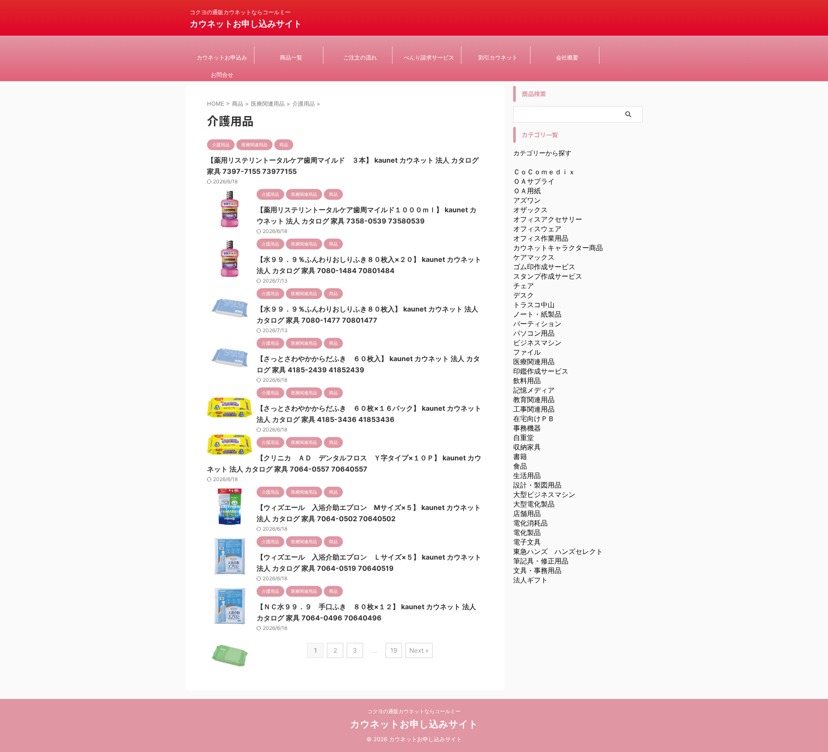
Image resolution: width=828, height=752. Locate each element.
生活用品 (527, 475)
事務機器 (527, 428)
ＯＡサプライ (534, 181)
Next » (419, 650)
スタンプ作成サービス (547, 276)
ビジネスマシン (537, 342)
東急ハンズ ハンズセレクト (558, 551)
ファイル (527, 352)
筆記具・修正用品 (540, 561)
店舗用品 (527, 513)
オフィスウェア (537, 228)
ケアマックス (534, 257)
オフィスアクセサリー (547, 219)
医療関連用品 (534, 361)
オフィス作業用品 (540, 238)
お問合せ (222, 74)
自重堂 (523, 437)
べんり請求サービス (429, 57)
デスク (523, 295)
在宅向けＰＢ (534, 418)
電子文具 (527, 542)
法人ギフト (530, 580)
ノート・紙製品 (537, 314)
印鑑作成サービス (540, 371)
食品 (520, 466)
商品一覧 (291, 57)
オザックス (530, 209)
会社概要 (567, 57)
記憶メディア (534, 390)
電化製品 (527, 532)
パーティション (537, 323)
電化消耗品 (530, 523)
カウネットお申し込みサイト (246, 24)
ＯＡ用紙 (527, 190)
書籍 (520, 456)
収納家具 (527, 447)
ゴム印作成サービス (544, 266)
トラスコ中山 (534, 304)
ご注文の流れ (360, 57)
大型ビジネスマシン (544, 494)
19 (393, 650)
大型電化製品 (534, 504)
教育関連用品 (534, 399)
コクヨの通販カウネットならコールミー (414, 711)
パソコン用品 (534, 333)
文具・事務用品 (537, 570)
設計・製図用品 (537, 485)
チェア (523, 285)
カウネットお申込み (222, 57)
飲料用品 (527, 380)
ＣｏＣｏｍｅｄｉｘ (544, 171)
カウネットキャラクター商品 (558, 247)
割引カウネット (498, 57)
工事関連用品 (534, 409)
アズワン (527, 200)
